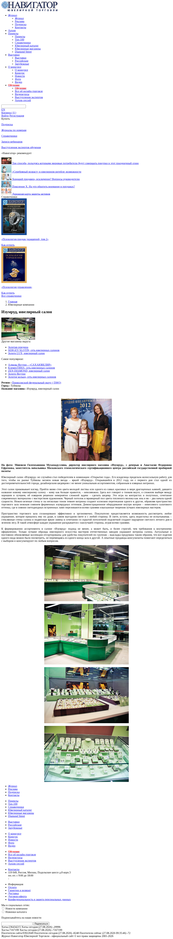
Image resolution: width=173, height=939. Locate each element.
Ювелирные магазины (28, 48)
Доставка (13, 893)
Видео (18, 82)
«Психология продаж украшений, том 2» (24, 239)
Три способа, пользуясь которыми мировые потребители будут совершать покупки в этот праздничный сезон (75, 163)
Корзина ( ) (8, 112)
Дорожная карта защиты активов (31, 193)
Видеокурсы (22, 94)
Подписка (20, 24)
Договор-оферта (17, 896)
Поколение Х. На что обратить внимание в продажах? (43, 186)
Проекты (13, 33)
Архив (12, 30)
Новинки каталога (16, 911)
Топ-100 (19, 39)
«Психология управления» (16, 287)
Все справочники (11, 295)
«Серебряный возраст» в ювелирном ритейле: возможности (46, 171)
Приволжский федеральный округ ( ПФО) (36, 382)
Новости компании (16, 908)
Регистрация (16, 115)
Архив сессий (23, 100)
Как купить (8, 244)
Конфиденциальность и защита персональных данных (39, 899)
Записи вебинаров (11, 141)
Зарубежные (22, 63)
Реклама (19, 21)
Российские (21, 60)
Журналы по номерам (13, 130)
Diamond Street (23, 51)
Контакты (20, 27)
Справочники (23, 42)
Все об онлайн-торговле (29, 91)
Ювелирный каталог (27, 45)
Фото (18, 79)
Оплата (12, 887)
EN (3, 109)
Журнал (12, 15)
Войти (5, 115)
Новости (20, 76)
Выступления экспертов (29, 97)
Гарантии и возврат (19, 890)
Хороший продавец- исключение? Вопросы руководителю (46, 179)
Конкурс (20, 73)
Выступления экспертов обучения (21, 147)
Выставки (14, 54)
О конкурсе (14, 66)
